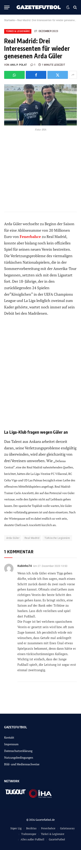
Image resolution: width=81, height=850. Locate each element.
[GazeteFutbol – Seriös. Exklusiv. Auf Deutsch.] (39, 7)
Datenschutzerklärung (18, 751)
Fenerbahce (48, 828)
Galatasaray (67, 828)
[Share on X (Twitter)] (57, 75)
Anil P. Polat (18, 64)
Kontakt (9, 737)
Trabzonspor (28, 834)
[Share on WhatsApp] (14, 75)
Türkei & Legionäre (18, 31)
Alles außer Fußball (32, 839)
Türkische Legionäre (57, 537)
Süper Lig (16, 828)
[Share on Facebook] (36, 75)
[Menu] (7, 7)
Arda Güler (12, 537)
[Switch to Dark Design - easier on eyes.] (68, 7)
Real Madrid (32, 537)
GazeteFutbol (57, 839)
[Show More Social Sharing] (73, 75)
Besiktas (31, 828)
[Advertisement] (40, 376)
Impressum (11, 744)
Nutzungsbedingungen (18, 757)
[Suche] (74, 7)
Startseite (9, 20)
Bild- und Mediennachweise (21, 764)
